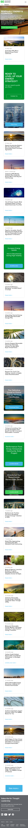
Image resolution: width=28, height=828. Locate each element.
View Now (14, 124)
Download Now (14, 407)
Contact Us (14, 96)
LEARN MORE (14, 464)
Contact (11, 821)
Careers (7, 821)
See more (13, 788)
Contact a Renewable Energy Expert (9, 27)
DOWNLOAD (14, 266)
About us (2, 821)
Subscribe (10, 809)
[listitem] (2, 815)
